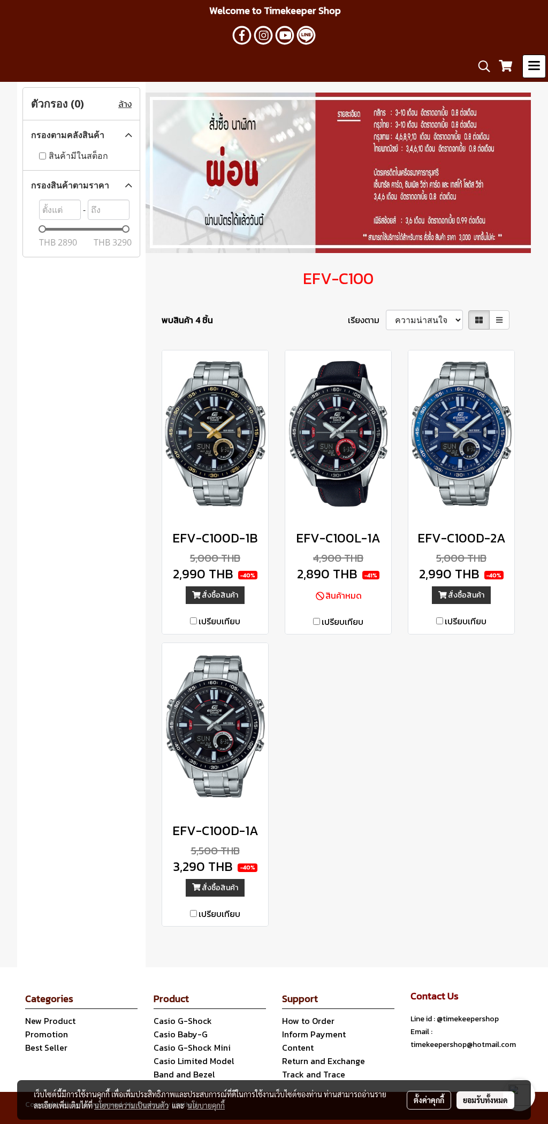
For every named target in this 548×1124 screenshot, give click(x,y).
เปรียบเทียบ (219, 621)
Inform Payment (314, 1034)
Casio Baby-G (181, 1034)
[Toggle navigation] (534, 66)
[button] (480, 66)
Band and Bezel (184, 1074)
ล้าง (125, 103)
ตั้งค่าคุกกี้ (429, 1100)
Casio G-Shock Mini (192, 1047)
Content (298, 1047)
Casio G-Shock (183, 1020)
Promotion (46, 1034)
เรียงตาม (367, 320)
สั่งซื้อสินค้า (219, 595)
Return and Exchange (323, 1060)
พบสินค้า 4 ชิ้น (187, 320)
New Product (50, 1020)
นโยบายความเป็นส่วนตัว (131, 1105)
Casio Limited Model (194, 1060)
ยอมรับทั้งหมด (485, 1100)
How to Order (308, 1020)
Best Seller (46, 1047)
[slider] (42, 229)
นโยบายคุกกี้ (206, 1105)
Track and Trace (313, 1074)
